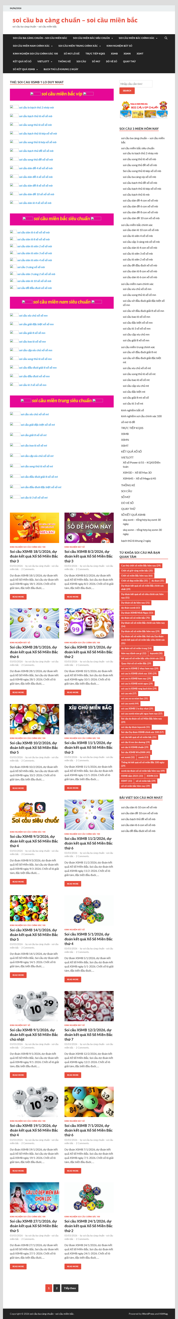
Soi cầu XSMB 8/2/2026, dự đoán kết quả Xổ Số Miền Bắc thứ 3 (88, 556)
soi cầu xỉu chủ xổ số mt (35, 414)
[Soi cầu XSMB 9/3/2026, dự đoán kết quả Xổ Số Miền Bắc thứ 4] (34, 815)
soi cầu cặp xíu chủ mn (136, 334)
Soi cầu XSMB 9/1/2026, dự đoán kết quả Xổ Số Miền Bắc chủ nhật (34, 1035)
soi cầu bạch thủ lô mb (136, 194)
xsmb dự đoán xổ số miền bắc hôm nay (143, 770)
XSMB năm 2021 (132, 775)
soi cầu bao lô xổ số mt (34, 445)
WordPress (148, 1313)
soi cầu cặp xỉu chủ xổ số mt (37, 455)
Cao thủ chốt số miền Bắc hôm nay (141, 565)
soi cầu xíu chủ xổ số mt (137, 368)
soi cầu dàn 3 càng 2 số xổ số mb (36, 274)
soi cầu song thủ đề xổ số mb (36, 159)
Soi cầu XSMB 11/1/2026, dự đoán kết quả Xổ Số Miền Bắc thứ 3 (88, 747)
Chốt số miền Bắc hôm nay (137, 575)
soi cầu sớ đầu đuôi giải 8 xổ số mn (143, 310)
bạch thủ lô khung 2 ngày (61, 69)
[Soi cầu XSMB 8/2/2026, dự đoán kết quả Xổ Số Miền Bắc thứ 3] (89, 529)
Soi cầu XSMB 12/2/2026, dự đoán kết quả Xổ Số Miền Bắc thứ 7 (88, 1035)
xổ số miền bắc (146, 780)
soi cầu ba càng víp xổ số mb (139, 176)
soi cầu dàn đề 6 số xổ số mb (36, 176)
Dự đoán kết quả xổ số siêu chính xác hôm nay (142, 596)
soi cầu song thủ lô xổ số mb (35, 124)
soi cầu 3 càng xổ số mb (31, 267)
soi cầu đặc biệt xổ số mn (138, 322)
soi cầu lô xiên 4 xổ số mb (138, 235)
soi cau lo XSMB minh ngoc (137, 683)
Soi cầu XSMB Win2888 (135, 752)
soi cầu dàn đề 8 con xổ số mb (140, 212)
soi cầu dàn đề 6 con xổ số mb (140, 206)
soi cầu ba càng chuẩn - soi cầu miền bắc (52, 1313)
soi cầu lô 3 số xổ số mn (32, 384)
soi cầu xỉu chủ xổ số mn (33, 315)
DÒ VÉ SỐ (111, 61)
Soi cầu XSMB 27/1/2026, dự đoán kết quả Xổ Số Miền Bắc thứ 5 (34, 1226)
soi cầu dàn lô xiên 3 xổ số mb (34, 253)
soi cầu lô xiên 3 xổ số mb (138, 253)
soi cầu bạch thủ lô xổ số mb (35, 116)
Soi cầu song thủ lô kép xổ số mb (142, 170)
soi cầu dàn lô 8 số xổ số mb (33, 239)
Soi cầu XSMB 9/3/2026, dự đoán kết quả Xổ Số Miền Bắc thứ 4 (34, 841)
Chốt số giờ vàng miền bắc (137, 570)
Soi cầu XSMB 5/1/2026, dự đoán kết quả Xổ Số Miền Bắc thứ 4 (88, 939)
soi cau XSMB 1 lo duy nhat (137, 708)
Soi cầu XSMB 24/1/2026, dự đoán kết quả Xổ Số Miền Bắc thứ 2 (88, 1226)
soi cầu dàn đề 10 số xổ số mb (36, 194)
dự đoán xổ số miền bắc (135, 617)
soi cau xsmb (130, 703)
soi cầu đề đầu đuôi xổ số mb (34, 287)
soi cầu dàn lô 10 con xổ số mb (141, 229)
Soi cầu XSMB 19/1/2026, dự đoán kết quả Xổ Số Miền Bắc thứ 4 (34, 1130)
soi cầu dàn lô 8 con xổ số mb (140, 271)
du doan (158, 580)
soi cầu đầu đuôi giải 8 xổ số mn (38, 367)
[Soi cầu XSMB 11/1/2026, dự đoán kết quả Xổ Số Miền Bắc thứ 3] (89, 720)
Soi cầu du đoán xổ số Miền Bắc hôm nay (141, 720)
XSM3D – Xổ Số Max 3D (137, 472)
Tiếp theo (70, 1288)
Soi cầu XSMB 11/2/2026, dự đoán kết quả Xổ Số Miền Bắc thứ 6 (88, 843)
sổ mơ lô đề (72, 53)
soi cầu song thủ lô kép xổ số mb (37, 142)
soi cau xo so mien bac (134, 698)
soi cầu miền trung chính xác (78, 45)
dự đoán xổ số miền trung (136, 648)
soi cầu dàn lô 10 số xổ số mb (34, 281)
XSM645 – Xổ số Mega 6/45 (139, 478)
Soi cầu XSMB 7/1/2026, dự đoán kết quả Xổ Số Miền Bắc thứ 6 (88, 1130)
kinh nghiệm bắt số (119, 45)
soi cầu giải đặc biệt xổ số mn (36, 324)
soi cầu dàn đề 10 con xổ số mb (141, 218)
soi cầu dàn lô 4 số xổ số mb (35, 202)
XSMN (127, 53)
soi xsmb (128, 757)
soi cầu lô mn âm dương (135, 742)
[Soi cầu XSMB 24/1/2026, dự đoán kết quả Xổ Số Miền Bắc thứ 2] (89, 1198)
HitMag (163, 1313)
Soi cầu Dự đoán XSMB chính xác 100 (142, 732)
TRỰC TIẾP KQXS (95, 53)
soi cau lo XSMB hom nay (136, 678)
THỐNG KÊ (64, 61)
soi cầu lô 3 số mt (133, 403)
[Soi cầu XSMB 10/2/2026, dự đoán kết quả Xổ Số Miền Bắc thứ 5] (34, 720)
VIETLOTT (43, 61)
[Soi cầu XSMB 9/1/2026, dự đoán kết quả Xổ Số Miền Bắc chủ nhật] (34, 1007)
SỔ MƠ (96, 61)
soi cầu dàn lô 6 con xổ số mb (140, 277)
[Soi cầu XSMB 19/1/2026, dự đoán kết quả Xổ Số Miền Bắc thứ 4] (34, 1103)
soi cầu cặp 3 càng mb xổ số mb (141, 241)
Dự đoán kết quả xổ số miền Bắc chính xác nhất (142, 587)
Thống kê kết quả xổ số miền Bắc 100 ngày (142, 764)
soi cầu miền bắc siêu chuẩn (91, 38)
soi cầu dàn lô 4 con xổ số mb (140, 247)
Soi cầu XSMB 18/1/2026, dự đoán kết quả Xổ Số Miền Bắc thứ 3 (34, 556)
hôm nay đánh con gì (133, 653)
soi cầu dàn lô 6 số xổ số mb (33, 232)
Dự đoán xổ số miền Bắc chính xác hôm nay (143, 624)
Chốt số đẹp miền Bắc (134, 580)
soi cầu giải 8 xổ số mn (32, 332)
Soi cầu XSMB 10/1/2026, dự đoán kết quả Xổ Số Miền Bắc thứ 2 (88, 652)
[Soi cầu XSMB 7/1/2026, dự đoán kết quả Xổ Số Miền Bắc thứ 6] (89, 1103)
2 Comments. (28, 569)
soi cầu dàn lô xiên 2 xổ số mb (34, 246)
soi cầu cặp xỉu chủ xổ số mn (35, 350)
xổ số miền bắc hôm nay (135, 786)
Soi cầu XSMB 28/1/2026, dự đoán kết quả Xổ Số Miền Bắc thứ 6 (34, 652)
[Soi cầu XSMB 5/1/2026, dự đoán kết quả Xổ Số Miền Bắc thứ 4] (89, 911)
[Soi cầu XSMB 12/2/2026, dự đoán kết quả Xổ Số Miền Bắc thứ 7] (89, 1007)
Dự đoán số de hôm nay (135, 602)
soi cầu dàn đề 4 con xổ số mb (140, 200)
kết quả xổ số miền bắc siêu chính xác (142, 658)
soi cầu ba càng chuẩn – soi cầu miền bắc (75, 20)
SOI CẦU (81, 61)
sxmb (143, 757)
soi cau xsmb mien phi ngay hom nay (141, 713)
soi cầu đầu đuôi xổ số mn (34, 376)
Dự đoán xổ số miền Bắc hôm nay (140, 631)
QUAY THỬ (129, 61)
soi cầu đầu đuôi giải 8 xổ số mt (39, 476)
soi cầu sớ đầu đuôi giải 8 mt (140, 352)
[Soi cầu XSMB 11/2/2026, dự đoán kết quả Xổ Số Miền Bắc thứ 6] (89, 816)
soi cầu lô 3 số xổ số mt (34, 497)
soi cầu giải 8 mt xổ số (136, 397)
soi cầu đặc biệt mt (134, 391)
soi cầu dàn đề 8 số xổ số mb (36, 185)
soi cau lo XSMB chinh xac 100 (139, 673)
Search (127, 90)
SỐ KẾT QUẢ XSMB (24, 69)
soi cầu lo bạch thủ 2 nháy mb (36, 107)
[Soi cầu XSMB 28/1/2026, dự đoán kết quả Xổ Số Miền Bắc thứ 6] (34, 624)
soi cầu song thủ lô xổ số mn (35, 358)
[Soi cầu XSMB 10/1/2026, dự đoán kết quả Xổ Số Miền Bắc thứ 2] (89, 624)
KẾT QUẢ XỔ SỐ (22, 61)
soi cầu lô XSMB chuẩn (134, 747)
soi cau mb (128, 693)
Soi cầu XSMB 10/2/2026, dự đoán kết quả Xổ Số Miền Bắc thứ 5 (34, 748)
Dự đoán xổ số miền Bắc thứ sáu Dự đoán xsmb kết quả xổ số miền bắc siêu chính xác (143, 640)
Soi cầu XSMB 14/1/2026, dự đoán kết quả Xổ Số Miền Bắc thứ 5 (34, 935)
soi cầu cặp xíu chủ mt (136, 385)
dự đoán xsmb (130, 607)
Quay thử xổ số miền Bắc (136, 663)
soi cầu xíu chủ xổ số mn (137, 288)
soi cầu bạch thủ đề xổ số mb (36, 150)
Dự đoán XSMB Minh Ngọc (137, 612)
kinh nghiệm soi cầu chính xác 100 (35, 53)
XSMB (114, 53)
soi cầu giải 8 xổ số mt (34, 435)
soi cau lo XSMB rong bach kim (139, 688)
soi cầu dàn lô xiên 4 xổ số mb (34, 260)
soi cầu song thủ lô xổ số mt (37, 466)
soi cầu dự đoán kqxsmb (135, 727)
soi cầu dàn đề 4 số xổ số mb (36, 168)
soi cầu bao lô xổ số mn (32, 341)
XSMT (140, 53)
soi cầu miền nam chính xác (31, 45)
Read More (17, 596)
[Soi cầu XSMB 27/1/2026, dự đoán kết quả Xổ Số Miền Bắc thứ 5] (34, 1198)
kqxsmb (156, 653)
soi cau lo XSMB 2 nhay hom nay (139, 668)
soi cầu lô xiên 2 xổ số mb (138, 259)
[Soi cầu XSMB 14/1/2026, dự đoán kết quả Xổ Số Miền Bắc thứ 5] (34, 909)
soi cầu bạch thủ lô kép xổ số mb (38, 133)
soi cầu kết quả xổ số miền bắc (138, 737)
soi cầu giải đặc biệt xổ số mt (38, 424)
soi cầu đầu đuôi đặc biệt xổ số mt (41, 487)
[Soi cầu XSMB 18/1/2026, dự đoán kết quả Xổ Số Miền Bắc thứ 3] (34, 529)
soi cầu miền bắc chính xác (136, 38)
